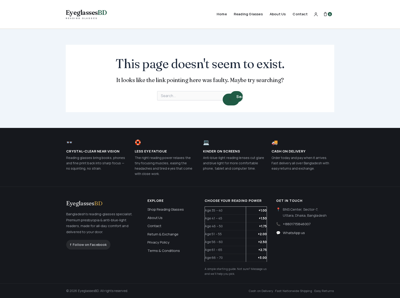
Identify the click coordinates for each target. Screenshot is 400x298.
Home (222, 14)
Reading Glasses (248, 14)
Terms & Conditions (163, 250)
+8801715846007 (296, 224)
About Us (278, 14)
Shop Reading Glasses (165, 209)
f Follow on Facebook (88, 244)
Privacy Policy (158, 242)
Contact (300, 14)
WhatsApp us (294, 232)
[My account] (316, 14)
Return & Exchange (163, 234)
